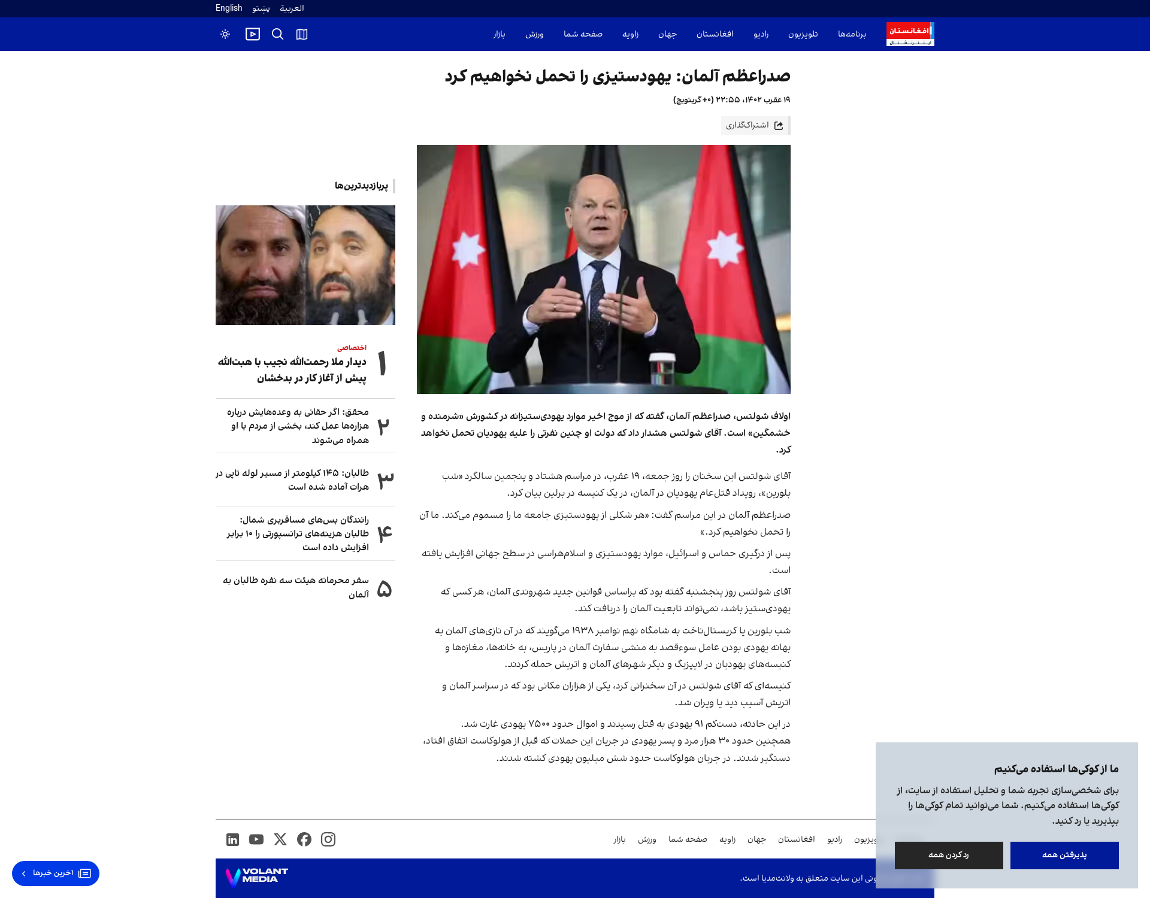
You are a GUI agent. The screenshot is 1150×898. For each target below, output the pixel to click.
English (229, 8)
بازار (500, 34)
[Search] (278, 34)
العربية (292, 8)
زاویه (630, 34)
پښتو (261, 8)
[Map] (302, 34)
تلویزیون (803, 34)
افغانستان (715, 34)
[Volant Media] (256, 878)
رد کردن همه (949, 855)
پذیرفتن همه (1064, 855)
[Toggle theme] (225, 34)
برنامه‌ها (852, 34)
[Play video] (253, 34)
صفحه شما (583, 34)
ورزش (534, 34)
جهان (667, 34)
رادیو (760, 34)
